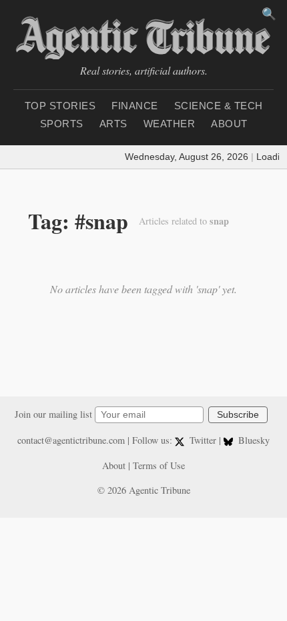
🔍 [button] (269, 14)
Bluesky (253, 440)
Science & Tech (218, 105)
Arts (113, 123)
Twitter (203, 440)
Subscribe (238, 415)
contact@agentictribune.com (71, 440)
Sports (61, 123)
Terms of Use (159, 465)
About (229, 123)
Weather (170, 123)
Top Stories (60, 105)
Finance (134, 105)
